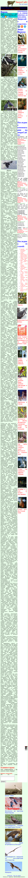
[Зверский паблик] (22, 27)
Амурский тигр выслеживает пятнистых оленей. (22, 49)
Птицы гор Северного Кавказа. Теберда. (22, 471)
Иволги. (20, 305)
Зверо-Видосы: (7, 8)
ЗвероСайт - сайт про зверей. (14, 875)
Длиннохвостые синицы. (22, 321)
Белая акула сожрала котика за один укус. (23, 284)
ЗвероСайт (21, 2)
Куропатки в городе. (22, 403)
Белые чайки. (9, 795)
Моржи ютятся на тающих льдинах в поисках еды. (22, 92)
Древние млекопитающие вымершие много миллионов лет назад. (22, 184)
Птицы (9, 14)
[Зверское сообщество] (18, 27)
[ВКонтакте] (3, 17)
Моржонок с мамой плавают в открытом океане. (22, 71)
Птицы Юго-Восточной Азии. (22, 511)
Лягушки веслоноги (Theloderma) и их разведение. (22, 230)
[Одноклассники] (6, 17)
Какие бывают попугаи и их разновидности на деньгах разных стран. (22, 340)
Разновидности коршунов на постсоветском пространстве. (14, 858)
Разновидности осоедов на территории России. (14, 826)
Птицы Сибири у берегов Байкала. (22, 361)
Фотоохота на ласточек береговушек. (14, 812)
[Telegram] (8, 17)
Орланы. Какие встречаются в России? (14, 843)
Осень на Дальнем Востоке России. (23, 289)
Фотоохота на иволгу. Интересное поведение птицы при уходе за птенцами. (22, 424)
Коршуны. (8, 872)
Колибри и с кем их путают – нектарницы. (22, 492)
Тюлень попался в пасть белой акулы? (23, 272)
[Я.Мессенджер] (1, 17)
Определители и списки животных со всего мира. (22, 14)
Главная (23, 8)
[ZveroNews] (25, 27)
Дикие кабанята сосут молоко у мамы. (23, 261)
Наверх (26, 746)
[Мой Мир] (10, 17)
